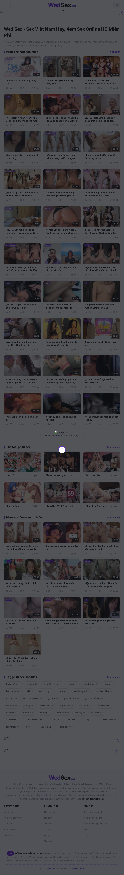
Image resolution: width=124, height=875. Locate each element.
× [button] (62, 449)
